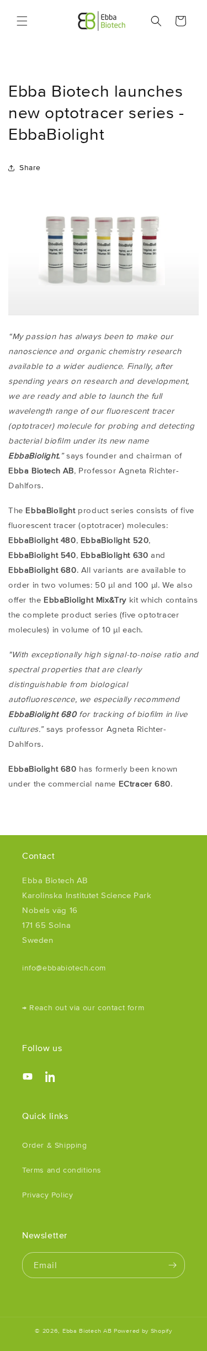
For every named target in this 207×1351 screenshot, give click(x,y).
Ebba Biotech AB (87, 1330)
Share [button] (30, 167)
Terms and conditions (62, 1169)
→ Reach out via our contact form (83, 1007)
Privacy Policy (47, 1194)
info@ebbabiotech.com (64, 967)
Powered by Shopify (143, 1330)
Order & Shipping (54, 1145)
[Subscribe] (172, 1265)
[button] (22, 21)
